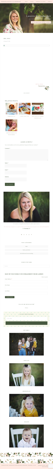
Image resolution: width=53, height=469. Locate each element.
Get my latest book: (41, 22)
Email (6, 169)
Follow (26, 307)
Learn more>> (36, 223)
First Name (7, 285)
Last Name (7, 291)
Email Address (8, 279)
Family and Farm (26, 249)
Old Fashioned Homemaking (26, 253)
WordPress (30, 465)
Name (6, 163)
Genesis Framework (23, 465)
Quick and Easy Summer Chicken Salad (37, 117)
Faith (26, 246)
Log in (34, 465)
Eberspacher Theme (13, 465)
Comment (7, 148)
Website (7, 176)
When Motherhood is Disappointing (11, 133)
